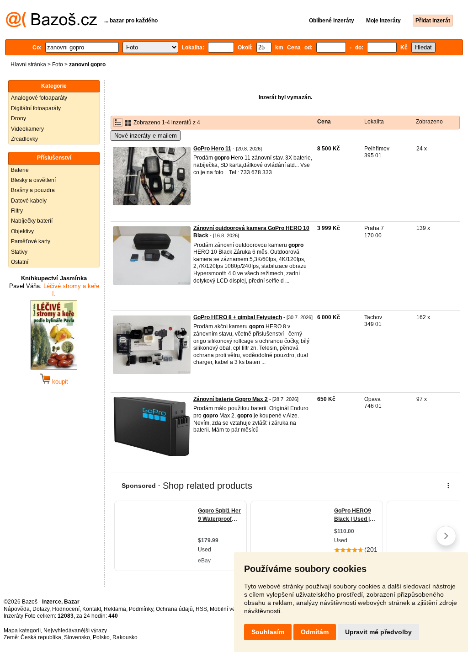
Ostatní (19, 262)
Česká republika (41, 637)
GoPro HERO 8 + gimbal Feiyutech (237, 317)
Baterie (20, 170)
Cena (324, 121)
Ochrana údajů (174, 609)
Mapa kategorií (22, 630)
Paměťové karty (30, 241)
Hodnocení (66, 609)
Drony (18, 118)
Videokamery (27, 129)
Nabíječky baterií (32, 221)
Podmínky (141, 609)
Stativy (19, 252)
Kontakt (91, 609)
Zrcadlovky (24, 139)
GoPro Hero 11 (212, 148)
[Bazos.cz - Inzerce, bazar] (51, 25)
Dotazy (40, 609)
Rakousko (125, 637)
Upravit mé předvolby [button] (378, 632)
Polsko (101, 637)
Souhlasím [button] (267, 632)
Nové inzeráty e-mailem (145, 135)
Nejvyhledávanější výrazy (75, 630)
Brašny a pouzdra (33, 190)
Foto (57, 64)
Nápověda (17, 609)
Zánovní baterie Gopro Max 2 (230, 399)
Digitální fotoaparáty (36, 108)
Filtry (17, 211)
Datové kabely (29, 201)
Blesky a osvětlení (33, 180)
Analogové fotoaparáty (39, 98)
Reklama (115, 609)
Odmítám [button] (315, 632)
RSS (201, 609)
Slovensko (77, 637)
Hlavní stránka (28, 64)
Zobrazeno (429, 121)
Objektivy (22, 231)
